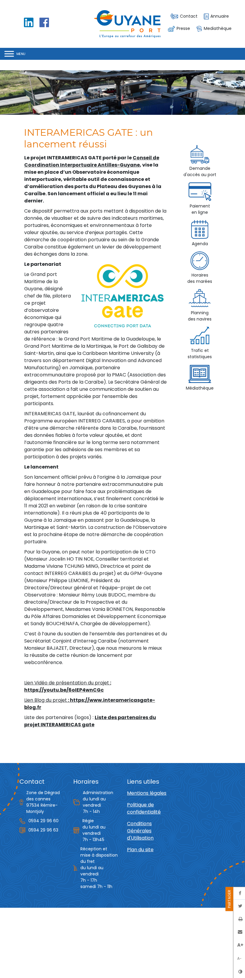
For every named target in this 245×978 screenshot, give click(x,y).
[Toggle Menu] (14, 54)
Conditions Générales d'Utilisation (140, 830)
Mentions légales (146, 793)
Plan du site (140, 849)
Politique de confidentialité (144, 808)
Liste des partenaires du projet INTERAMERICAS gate (90, 721)
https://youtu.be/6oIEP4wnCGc (64, 689)
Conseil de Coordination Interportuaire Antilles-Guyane (91, 161)
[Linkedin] (28, 22)
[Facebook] (44, 22)
